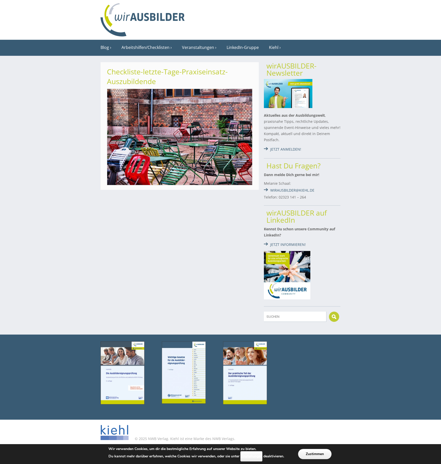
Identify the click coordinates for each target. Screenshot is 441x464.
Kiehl (273, 47)
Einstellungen (251, 456)
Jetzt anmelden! (285, 149)
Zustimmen (315, 454)
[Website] (143, 18)
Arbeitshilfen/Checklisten (145, 47)
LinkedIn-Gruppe (243, 47)
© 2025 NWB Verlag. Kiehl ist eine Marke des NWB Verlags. (184, 438)
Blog (105, 47)
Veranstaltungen (198, 47)
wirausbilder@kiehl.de (292, 190)
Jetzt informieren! (288, 244)
